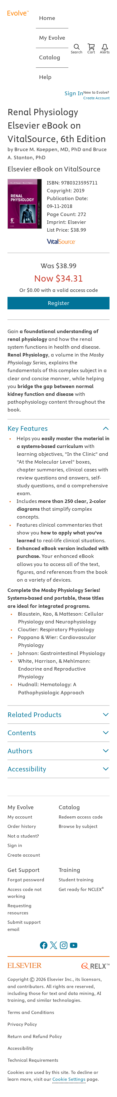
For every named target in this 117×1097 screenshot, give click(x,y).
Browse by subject (78, 826)
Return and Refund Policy (34, 1036)
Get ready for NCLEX (81, 889)
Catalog (69, 807)
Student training (76, 880)
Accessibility (20, 1048)
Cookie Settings (68, 1079)
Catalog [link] (49, 57)
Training (69, 869)
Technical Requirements (32, 1060)
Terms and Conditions (30, 1012)
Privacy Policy (22, 1024)
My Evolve (20, 807)
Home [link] (47, 18)
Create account (23, 855)
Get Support (23, 869)
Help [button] (45, 77)
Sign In (74, 93)
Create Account (96, 98)
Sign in (14, 845)
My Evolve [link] (52, 37)
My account (19, 817)
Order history (21, 826)
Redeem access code (81, 817)
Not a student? (23, 836)
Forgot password (25, 880)
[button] (58, 428)
